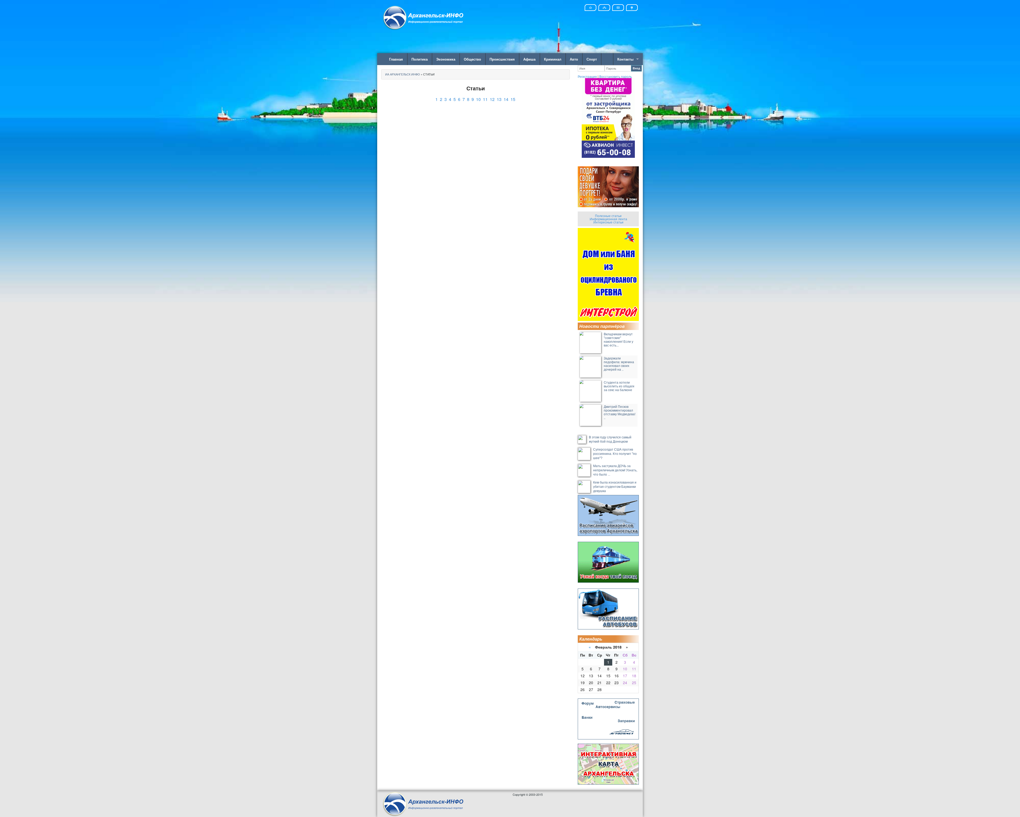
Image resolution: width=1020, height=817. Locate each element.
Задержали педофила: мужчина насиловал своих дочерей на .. (619, 363)
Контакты (625, 59)
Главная (396, 59)
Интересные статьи (608, 222)
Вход (636, 68)
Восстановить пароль (615, 76)
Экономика (445, 59)
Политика (419, 59)
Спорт (591, 59)
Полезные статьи (608, 215)
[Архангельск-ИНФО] (423, 17)
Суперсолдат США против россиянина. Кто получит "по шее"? (615, 454)
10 (478, 99)
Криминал (552, 59)
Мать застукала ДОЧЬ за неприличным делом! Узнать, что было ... (615, 470)
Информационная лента (608, 219)
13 (499, 99)
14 (506, 99)
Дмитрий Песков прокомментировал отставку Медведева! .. (619, 412)
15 (513, 99)
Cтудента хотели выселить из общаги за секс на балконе (619, 386)
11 (485, 99)
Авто (574, 59)
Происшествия (502, 59)
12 (492, 99)
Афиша (529, 59)
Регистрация (587, 76)
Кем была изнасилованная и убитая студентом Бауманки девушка (614, 487)
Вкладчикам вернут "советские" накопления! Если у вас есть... (618, 339)
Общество (472, 59)
